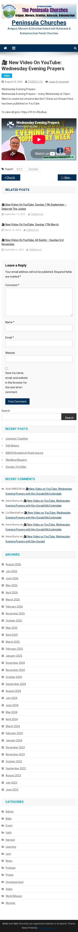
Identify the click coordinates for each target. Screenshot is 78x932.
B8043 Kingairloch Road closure (24, 452)
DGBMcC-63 (35, 81)
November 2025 (15, 613)
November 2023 (15, 754)
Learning (11, 846)
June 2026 (12, 578)
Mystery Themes (46, 928)
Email (9, 337)
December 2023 (15, 747)
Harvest (10, 839)
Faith (9, 832)
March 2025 (13, 641)
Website (10, 352)
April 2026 (12, 592)
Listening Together (17, 438)
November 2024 (15, 670)
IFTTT (20, 169)
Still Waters (12, 445)
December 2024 (15, 662)
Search (6, 410)
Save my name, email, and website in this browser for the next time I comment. (16, 382)
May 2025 (11, 627)
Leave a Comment (59, 81)
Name (9, 322)
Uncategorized (14, 882)
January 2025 (14, 655)
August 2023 (13, 775)
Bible (9, 818)
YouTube (33, 169)
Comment (12, 285)
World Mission (14, 896)
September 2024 (16, 684)
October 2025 (14, 620)
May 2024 (11, 712)
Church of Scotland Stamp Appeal (13, 177)
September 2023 (16, 768)
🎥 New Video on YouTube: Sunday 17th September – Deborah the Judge (34, 206)
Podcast (11, 867)
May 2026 (11, 585)
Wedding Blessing (16, 459)
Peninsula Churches (39, 22)
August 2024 (13, 691)
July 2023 (11, 782)
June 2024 (12, 705)
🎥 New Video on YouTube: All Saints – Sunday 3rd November (33, 242)
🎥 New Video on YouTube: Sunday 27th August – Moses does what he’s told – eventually (68, 177)
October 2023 (14, 761)
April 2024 (12, 719)
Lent (8, 853)
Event (9, 825)
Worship (10, 903)
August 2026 (13, 564)
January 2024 (14, 740)
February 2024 (14, 733)
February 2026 (14, 606)
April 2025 (12, 634)
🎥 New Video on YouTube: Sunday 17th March (30, 224)
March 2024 (13, 726)
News (9, 860)
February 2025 (14, 648)
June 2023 (12, 789)
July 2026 (11, 571)
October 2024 (14, 677)
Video (7, 75)
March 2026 (13, 599)
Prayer (10, 874)
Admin (10, 811)
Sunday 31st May (16, 466)
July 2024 (11, 698)
